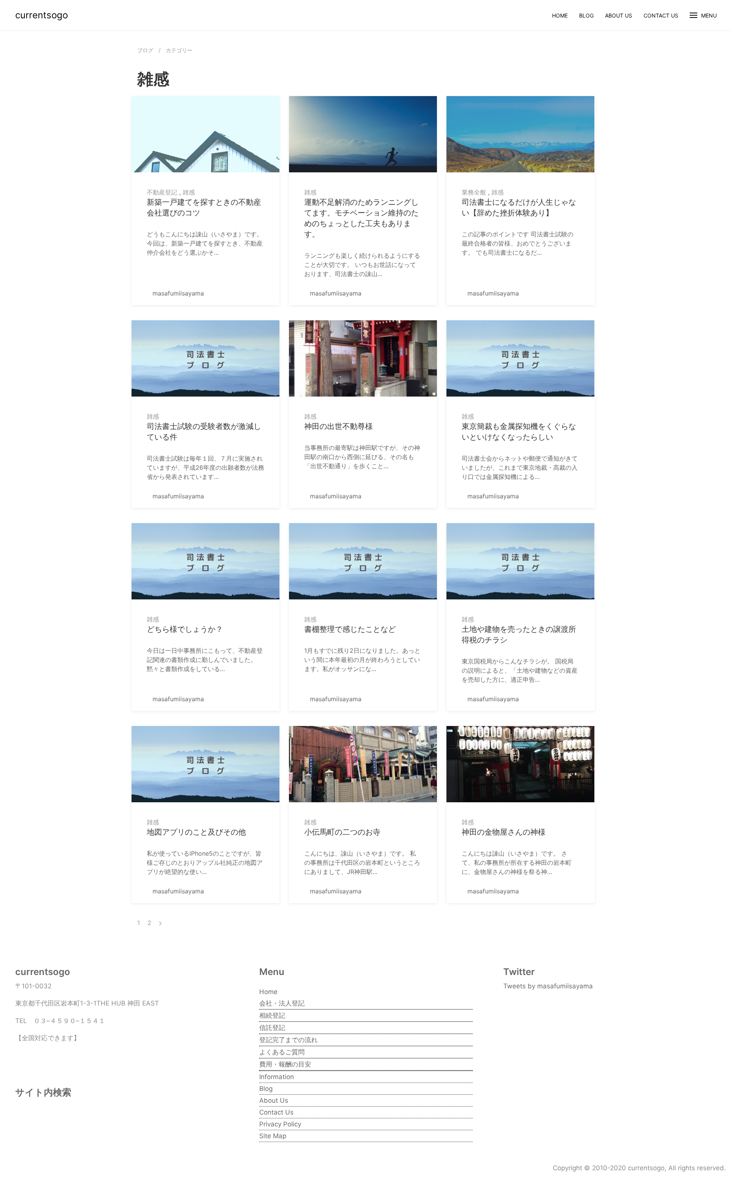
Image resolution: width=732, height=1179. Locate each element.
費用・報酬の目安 (285, 1064)
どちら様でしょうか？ (185, 629)
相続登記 (272, 1015)
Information (276, 1077)
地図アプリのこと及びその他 (196, 832)
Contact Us (661, 15)
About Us (618, 15)
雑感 (189, 192)
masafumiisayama (177, 293)
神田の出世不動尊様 (338, 426)
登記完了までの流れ (288, 1040)
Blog (586, 15)
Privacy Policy (280, 1124)
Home (560, 15)
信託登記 (272, 1027)
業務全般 (474, 192)
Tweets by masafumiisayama (548, 986)
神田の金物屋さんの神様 (504, 832)
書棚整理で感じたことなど (350, 629)
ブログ (145, 50)
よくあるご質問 (282, 1052)
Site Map (272, 1136)
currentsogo (41, 15)
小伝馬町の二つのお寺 (342, 832)
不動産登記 (162, 192)
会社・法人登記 (282, 1003)
